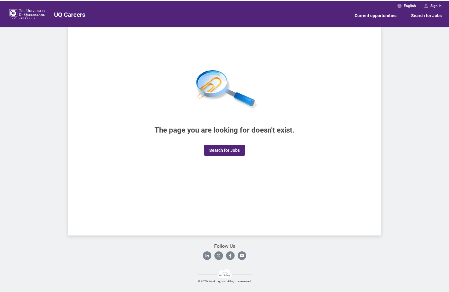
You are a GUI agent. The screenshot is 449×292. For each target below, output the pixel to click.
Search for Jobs (426, 15)
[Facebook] (230, 255)
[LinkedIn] (207, 255)
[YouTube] (242, 255)
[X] (218, 255)
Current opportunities (375, 15)
